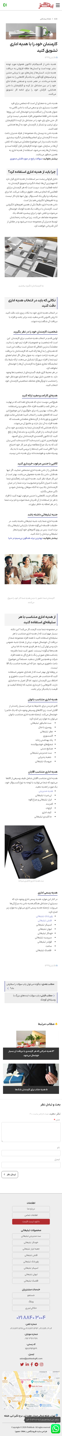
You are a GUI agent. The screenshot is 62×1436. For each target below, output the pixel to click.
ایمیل (57, 1159)
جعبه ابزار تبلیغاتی (31, 1248)
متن (58, 1119)
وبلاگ (31, 1301)
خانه (55, 19)
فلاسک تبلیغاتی (31, 1280)
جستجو (31, 1295)
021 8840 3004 (31, 1317)
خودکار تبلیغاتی (31, 1242)
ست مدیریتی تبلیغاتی (31, 1236)
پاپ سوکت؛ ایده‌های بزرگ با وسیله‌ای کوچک (34, 997)
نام (58, 1147)
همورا (17, 1431)
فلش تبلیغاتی (45, 920)
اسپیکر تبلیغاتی (31, 1268)
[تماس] (5, 5)
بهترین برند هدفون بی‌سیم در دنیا (25, 538)
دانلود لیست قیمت (31, 1221)
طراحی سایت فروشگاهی (37, 1431)
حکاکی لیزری (31, 1308)
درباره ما (31, 1208)
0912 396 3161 (31, 1338)
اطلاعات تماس (31, 1215)
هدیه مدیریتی (46, 791)
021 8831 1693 (31, 1328)
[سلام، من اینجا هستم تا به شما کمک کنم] (55, 1429)
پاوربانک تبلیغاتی (44, 916)
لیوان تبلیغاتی (31, 1274)
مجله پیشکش (45, 19)
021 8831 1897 (16, 1328)
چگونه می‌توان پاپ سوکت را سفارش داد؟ (30, 986)
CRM (23, 1431)
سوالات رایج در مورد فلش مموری (26, 158)
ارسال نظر (11, 1174)
